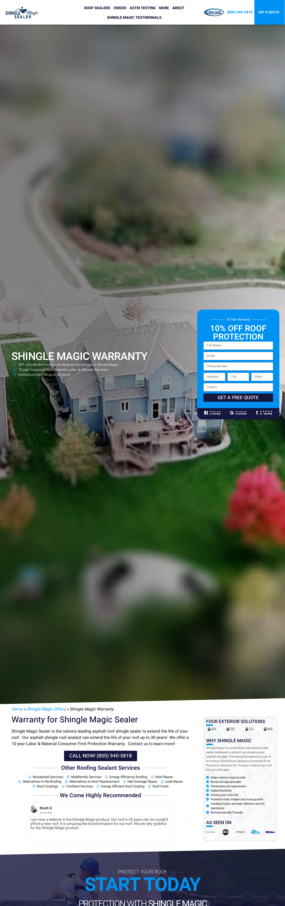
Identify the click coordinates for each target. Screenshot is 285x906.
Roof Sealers (97, 8)
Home (17, 709)
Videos (119, 8)
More (164, 8)
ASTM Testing (143, 8)
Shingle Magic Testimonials (134, 17)
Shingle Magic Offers (46, 709)
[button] (16, 822)
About (178, 8)
